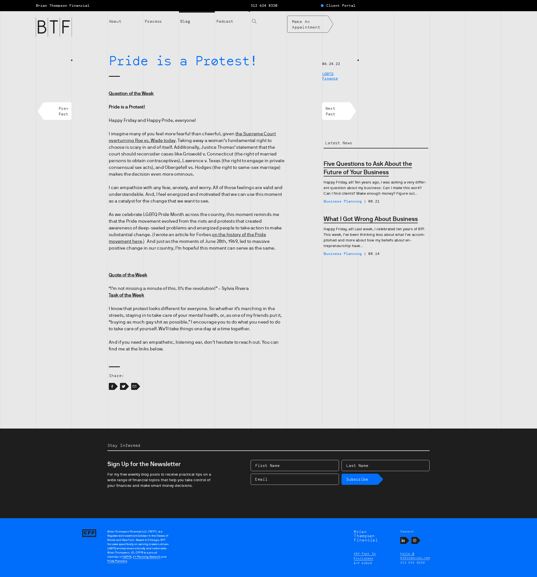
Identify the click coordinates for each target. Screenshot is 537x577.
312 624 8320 (264, 6)
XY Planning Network (147, 556)
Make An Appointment (306, 24)
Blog (185, 21)
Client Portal (340, 6)
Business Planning (343, 201)
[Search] (268, 18)
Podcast (224, 21)
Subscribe (357, 479)
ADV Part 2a (365, 553)
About (115, 21)
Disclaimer (363, 558)
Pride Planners (117, 560)
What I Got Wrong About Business (371, 218)
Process (153, 21)
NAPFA (126, 556)
